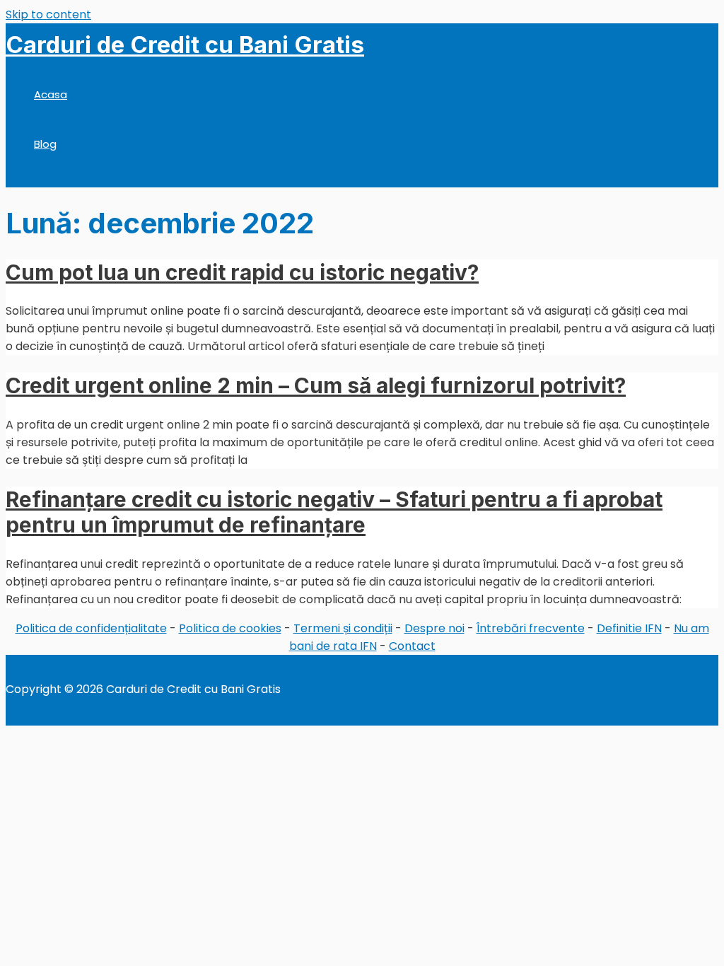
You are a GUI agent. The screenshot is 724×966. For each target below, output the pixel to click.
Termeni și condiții (342, 628)
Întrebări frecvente (531, 628)
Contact (412, 646)
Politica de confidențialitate (91, 628)
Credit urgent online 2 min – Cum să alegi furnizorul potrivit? (316, 385)
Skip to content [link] (48, 14)
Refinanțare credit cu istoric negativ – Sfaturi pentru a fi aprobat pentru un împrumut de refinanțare (334, 512)
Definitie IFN (629, 628)
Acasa (50, 94)
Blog (45, 143)
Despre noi (434, 628)
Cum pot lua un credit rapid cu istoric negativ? (242, 272)
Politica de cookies (230, 628)
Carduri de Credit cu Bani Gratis (185, 44)
